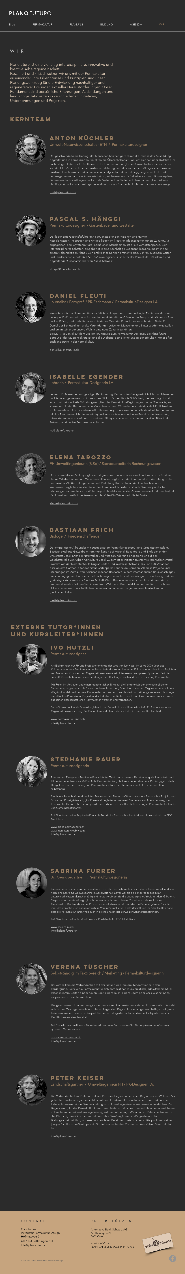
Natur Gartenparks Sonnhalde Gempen (115, 568)
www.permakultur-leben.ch (68, 719)
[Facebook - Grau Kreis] (172, 1258)
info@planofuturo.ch (64, 723)
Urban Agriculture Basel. (90, 559)
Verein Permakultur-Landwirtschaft (120, 908)
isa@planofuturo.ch (62, 430)
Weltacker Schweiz (127, 564)
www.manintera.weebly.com (68, 830)
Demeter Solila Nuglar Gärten (90, 564)
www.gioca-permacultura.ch (67, 826)
